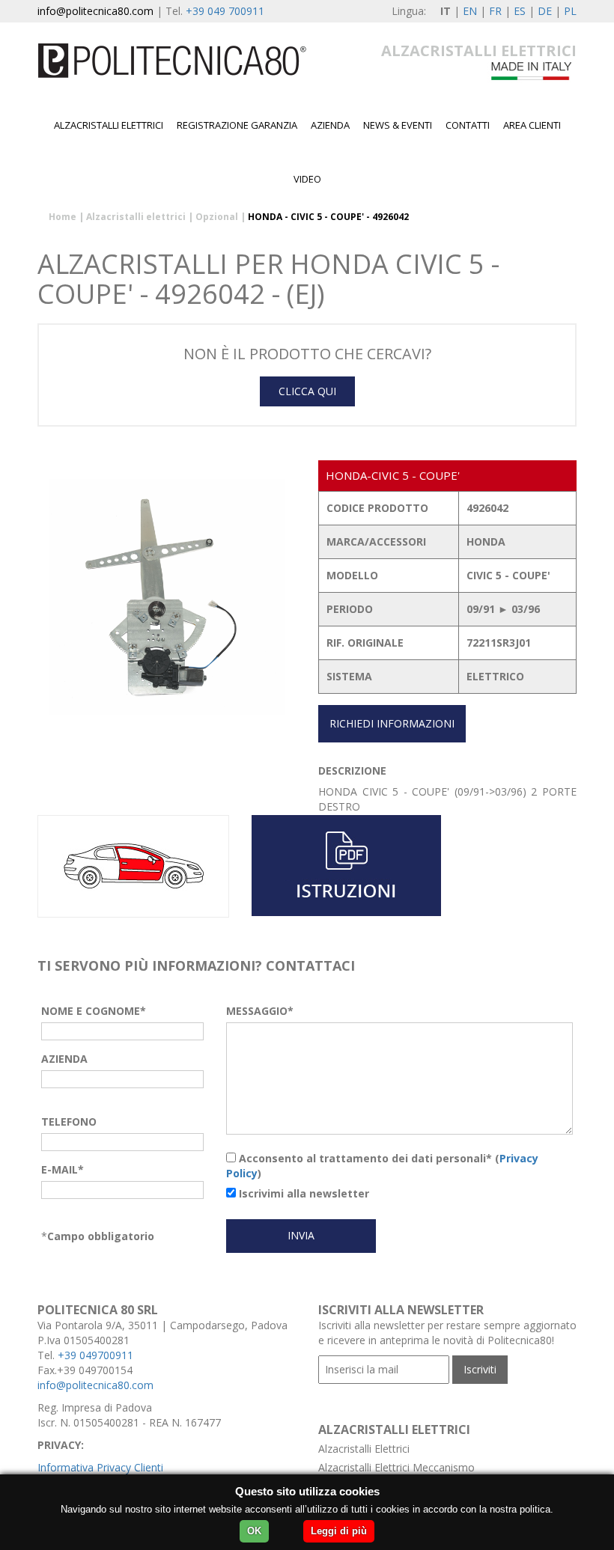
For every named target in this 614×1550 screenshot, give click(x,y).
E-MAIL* (62, 1169)
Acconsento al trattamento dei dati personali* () (382, 1165)
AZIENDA (64, 1059)
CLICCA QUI (307, 391)
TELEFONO (69, 1121)
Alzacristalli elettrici (108, 125)
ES (520, 11)
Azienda (330, 125)
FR (495, 11)
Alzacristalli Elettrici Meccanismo (396, 1467)
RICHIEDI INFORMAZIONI (392, 723)
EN (470, 11)
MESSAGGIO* (260, 1011)
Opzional (216, 216)
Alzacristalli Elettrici (364, 1448)
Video (307, 179)
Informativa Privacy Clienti (100, 1467)
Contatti (468, 125)
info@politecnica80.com (95, 11)
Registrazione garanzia (237, 125)
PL (570, 11)
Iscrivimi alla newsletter (302, 1193)
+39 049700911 (95, 1355)
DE (545, 11)
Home (62, 216)
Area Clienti (532, 125)
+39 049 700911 (225, 11)
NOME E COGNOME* (93, 1011)
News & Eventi (397, 125)
